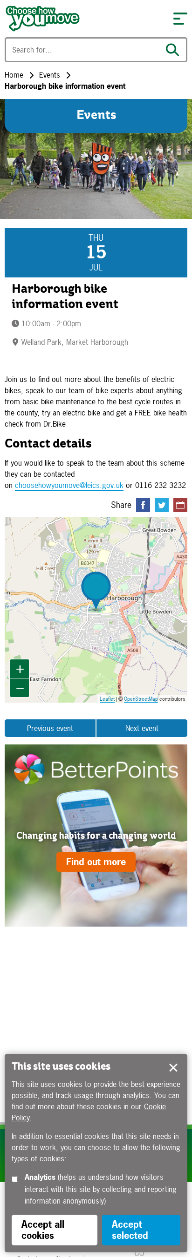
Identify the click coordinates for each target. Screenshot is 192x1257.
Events (49, 75)
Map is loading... (100, 609)
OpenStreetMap (141, 699)
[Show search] (175, 50)
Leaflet (107, 699)
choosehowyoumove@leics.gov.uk (69, 485)
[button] (180, 19)
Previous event (50, 728)
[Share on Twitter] (162, 505)
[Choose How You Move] (84, 19)
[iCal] (180, 505)
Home (14, 75)
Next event (141, 728)
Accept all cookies (42, 1230)
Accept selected (173, 1068)
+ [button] (20, 668)
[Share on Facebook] (143, 505)
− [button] (20, 687)
